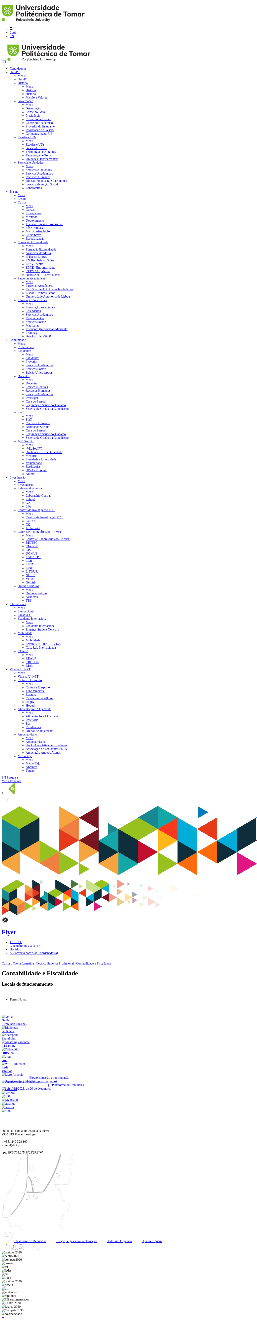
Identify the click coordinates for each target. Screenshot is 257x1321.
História (23, 83)
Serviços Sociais (36, 322)
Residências (33, 727)
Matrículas (32, 325)
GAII (29, 502)
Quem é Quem (152, 1241)
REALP (23, 651)
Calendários (33, 311)
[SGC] (6, 1096)
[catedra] (8, 1107)
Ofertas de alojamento (39, 730)
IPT (4, 61)
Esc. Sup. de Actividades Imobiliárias (49, 289)
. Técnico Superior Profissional (54, 963)
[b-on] (6, 1110)
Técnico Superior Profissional (44, 224)
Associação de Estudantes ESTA (46, 749)
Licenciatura (33, 213)
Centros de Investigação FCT (36, 510)
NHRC (30, 575)
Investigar (32, 398)
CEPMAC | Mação (38, 271)
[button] (3, 1317)
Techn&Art (33, 528)
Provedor (31, 361)
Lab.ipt (30, 499)
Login (13, 32)
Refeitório (32, 720)
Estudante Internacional (32, 618)
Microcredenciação (38, 231)
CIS (28, 550)
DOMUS (32, 553)
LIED (29, 564)
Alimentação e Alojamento (34, 709)
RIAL (29, 665)
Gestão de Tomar (36, 148)
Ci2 (28, 524)
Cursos (22, 202)
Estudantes (24, 350)
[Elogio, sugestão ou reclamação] (12, 1074)
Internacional (18, 604)
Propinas (31, 332)
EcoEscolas (33, 466)
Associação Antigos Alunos (43, 752)
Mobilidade (25, 633)
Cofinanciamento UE (39, 133)
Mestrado (32, 217)
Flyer (9, 932)
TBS (29, 600)
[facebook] (5, 1248)
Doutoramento (35, 220)
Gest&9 (31, 582)
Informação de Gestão (40, 130)
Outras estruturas (28, 586)
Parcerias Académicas (31, 278)
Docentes (24, 376)
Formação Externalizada (33, 242)
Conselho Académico (39, 122)
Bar (28, 723)
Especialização (35, 238)
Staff (21, 412)
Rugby (30, 702)
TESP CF (16, 942)
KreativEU (25, 615)
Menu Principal (11, 781)
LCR (29, 560)
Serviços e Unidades (31, 162)
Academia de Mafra (38, 253)
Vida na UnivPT (20, 669)
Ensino (14, 191)
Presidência (33, 115)
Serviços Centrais (37, 387)
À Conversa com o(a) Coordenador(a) (34, 953)
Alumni (30, 474)
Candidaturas (18, 68)
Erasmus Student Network (42, 629)
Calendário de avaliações (25, 945)
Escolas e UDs (27, 137)
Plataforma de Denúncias (30, 1241)
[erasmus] (8, 1103)
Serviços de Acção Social (42, 184)
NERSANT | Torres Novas (43, 274)
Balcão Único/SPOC (39, 336)
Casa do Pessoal (36, 401)
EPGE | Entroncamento (40, 267)
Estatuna (31, 694)
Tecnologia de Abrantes (41, 151)
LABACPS (33, 557)
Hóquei (30, 705)
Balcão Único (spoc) (39, 372)
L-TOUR (32, 571)
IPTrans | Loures (36, 256)
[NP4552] (8, 1092)
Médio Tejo (25, 756)
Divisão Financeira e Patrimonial (46, 180)
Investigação (17, 477)
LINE (29, 568)
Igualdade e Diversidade (41, 459)
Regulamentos (35, 318)
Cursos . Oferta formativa (18, 963)
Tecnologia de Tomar (39, 155)
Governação (25, 101)
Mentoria (31, 455)
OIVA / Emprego (36, 470)
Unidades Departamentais (42, 159)
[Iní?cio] (44, 22)
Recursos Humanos (38, 177)
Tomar (30, 770)
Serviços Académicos (39, 173)
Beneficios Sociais (37, 426)
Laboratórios (34, 188)
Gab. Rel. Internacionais (41, 647)
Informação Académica (32, 300)
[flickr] (35, 1248)
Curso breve (33, 235)
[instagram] (12, 1248)
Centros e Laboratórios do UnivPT (40, 531)
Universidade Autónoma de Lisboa (48, 296)
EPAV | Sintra (34, 264)
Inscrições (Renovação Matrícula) (47, 329)
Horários (15, 949)
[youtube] (20, 1248)
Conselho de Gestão (38, 119)
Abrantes (31, 767)
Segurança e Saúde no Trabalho (46, 405)
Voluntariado (34, 463)
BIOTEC (32, 542)
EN (12, 36)
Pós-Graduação (35, 227)
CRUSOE (32, 662)
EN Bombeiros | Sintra (40, 260)
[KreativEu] (10, 1100)
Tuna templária (35, 691)
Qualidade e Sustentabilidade (44, 452)
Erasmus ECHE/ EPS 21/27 (43, 644)
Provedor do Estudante (40, 126)
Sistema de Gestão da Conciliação (47, 408)
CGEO (30, 521)
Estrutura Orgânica (119, 1241)
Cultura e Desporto (30, 680)
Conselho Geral (36, 112)
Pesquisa (12, 777)
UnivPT (15, 72)
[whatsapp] (43, 1248)
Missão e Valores (36, 97)
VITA (29, 578)
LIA (28, 506)
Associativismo (27, 734)
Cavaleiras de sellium (39, 698)
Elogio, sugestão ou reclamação (76, 1241)
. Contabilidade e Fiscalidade (92, 963)
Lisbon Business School (41, 293)
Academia (32, 597)
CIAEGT (32, 546)
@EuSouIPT (26, 441)
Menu (21, 75)
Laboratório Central (30, 488)
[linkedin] (27, 1248)
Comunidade (18, 340)
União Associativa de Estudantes (46, 745)
